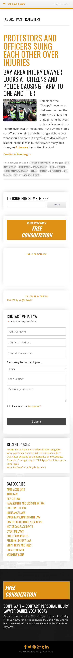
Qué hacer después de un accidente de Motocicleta (35, 456)
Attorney (21, 147)
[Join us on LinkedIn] (47, 647)
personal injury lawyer (16, 170)
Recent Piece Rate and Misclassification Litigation (34, 449)
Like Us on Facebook (36, 254)
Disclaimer (34, 406)
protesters (55, 170)
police (34, 170)
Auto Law (12, 494)
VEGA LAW (16, 4)
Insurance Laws (16, 513)
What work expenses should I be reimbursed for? (33, 453)
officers (61, 166)
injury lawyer (40, 166)
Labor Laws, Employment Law (23, 517)
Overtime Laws (15, 531)
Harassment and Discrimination (25, 503)
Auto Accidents (16, 489)
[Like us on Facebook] (25, 647)
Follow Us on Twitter (36, 296)
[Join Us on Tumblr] (43, 647)
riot (15, 174)
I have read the (26, 406)
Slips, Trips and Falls (19, 545)
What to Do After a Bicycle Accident (26, 467)
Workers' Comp (15, 555)
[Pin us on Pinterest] (34, 647)
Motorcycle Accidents (20, 527)
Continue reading (17, 154)
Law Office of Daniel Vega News (24, 522)
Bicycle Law (13, 499)
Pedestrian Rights (17, 536)
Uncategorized (15, 550)
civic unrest (24, 166)
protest (43, 170)
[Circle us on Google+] (39, 647)
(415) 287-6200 (61, 4)
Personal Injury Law (40, 162)
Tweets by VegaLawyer (19, 299)
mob (52, 166)
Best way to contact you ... (24, 362)
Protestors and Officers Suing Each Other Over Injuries (31, 50)
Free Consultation (20, 591)
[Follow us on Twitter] (29, 647)
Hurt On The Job (16, 508)
